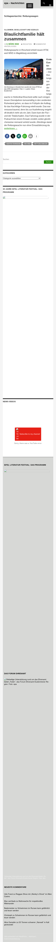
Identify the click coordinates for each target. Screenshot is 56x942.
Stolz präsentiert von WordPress (15, 936)
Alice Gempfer (10, 922)
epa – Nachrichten (14, 3)
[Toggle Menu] (30, 5)
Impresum (32, 936)
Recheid (27, 144)
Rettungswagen (41, 144)
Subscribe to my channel (30, 434)
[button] (7, 136)
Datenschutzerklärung (12, 939)
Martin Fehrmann (13, 144)
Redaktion (27, 44)
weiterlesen (10, 128)
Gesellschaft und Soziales (26, 30)
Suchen (6, 159)
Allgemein (8, 30)
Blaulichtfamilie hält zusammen (24, 36)
